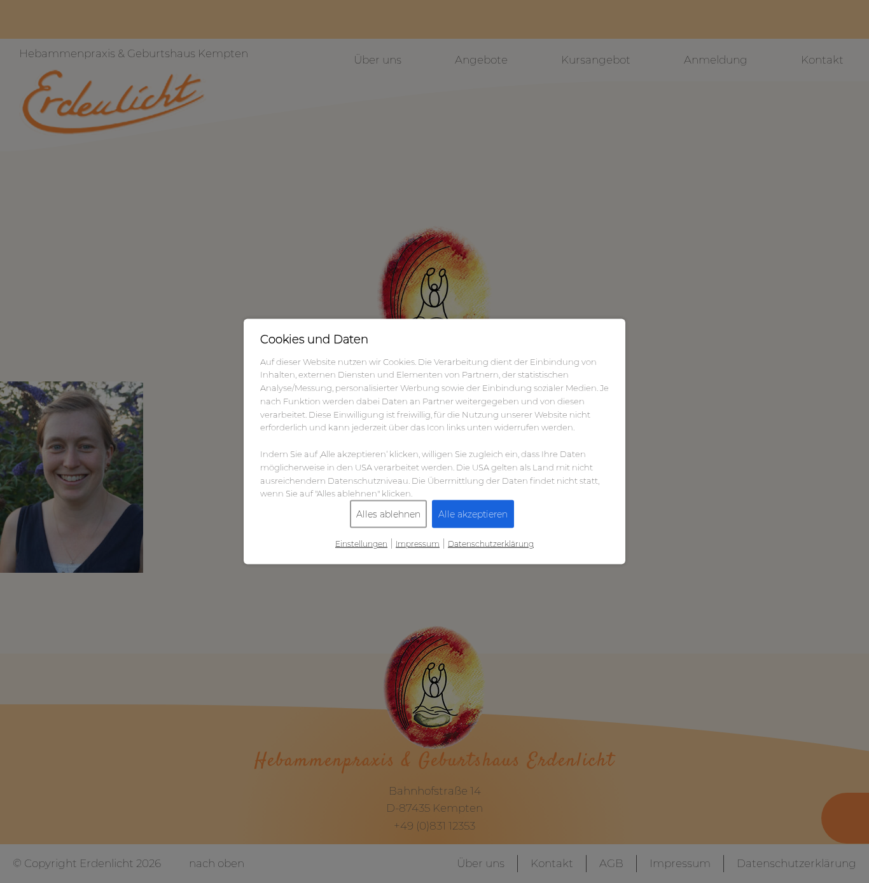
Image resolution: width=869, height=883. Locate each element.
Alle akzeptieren (473, 514)
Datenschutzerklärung (491, 544)
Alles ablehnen (388, 514)
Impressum (418, 544)
